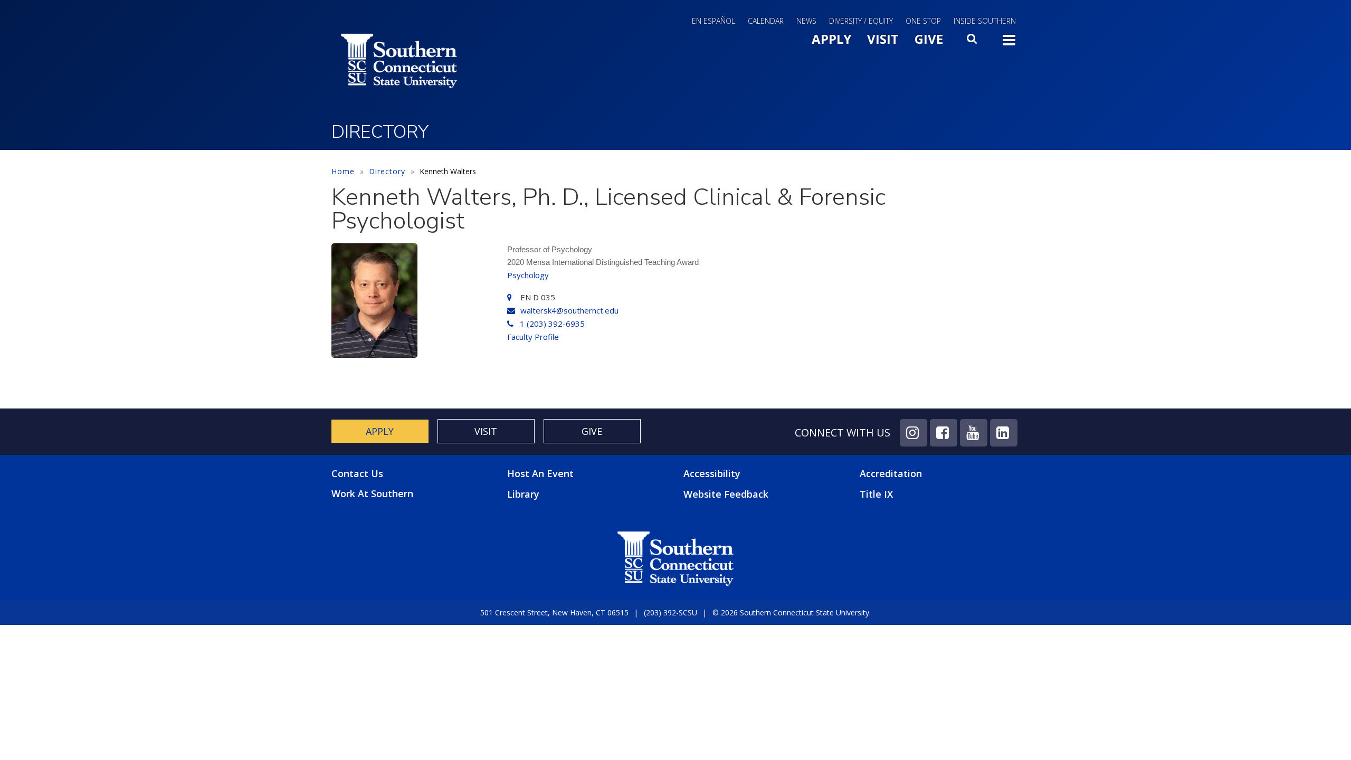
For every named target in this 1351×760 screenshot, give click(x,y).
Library (523, 494)
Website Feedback (725, 494)
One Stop (923, 21)
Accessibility (711, 473)
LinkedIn (1003, 432)
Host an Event (540, 473)
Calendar (766, 21)
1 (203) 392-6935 (552, 323)
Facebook (943, 432)
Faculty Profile (533, 336)
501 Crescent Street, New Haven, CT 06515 (554, 612)
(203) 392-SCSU (670, 612)
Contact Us (357, 474)
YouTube (973, 432)
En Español (713, 21)
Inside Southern (985, 21)
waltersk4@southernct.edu (569, 310)
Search (972, 42)
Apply (831, 39)
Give (929, 39)
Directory (387, 171)
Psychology (528, 275)
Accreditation (891, 473)
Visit (883, 39)
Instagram (913, 432)
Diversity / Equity (861, 21)
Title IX (876, 494)
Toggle (1009, 43)
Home (343, 171)
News (806, 21)
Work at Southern (372, 494)
